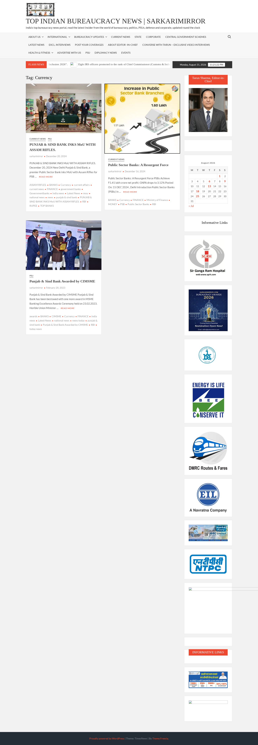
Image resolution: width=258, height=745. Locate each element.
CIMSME (56, 316)
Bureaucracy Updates (89, 36)
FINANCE (52, 189)
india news (58, 193)
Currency (66, 184)
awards (33, 316)
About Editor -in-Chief (123, 44)
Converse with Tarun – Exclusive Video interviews (176, 44)
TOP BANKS (47, 205)
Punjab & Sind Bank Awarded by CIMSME (65, 324)
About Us (34, 36)
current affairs (82, 184)
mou (85, 193)
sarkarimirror (36, 156)
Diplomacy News (106, 52)
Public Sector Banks (138, 204)
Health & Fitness (39, 52)
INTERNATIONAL (57, 36)
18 (197, 191)
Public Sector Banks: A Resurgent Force (138, 165)
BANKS (53, 184)
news (50, 197)
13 (209, 186)
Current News (120, 36)
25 (197, 196)
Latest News (36, 44)
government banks (71, 189)
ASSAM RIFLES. (37, 184)
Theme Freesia (160, 738)
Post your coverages (89, 44)
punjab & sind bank (66, 197)
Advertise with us (69, 52)
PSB (122, 204)
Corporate (153, 36)
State (138, 36)
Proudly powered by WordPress (106, 738)
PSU (87, 52)
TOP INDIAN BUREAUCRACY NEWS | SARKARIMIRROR (116, 21)
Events (125, 52)
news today (78, 320)
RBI (84, 201)
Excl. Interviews (59, 44)
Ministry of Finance (157, 199)
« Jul (191, 205)
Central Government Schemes (185, 36)
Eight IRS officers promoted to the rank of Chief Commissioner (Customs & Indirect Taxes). (114, 64)
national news (61, 320)
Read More (46, 176)
